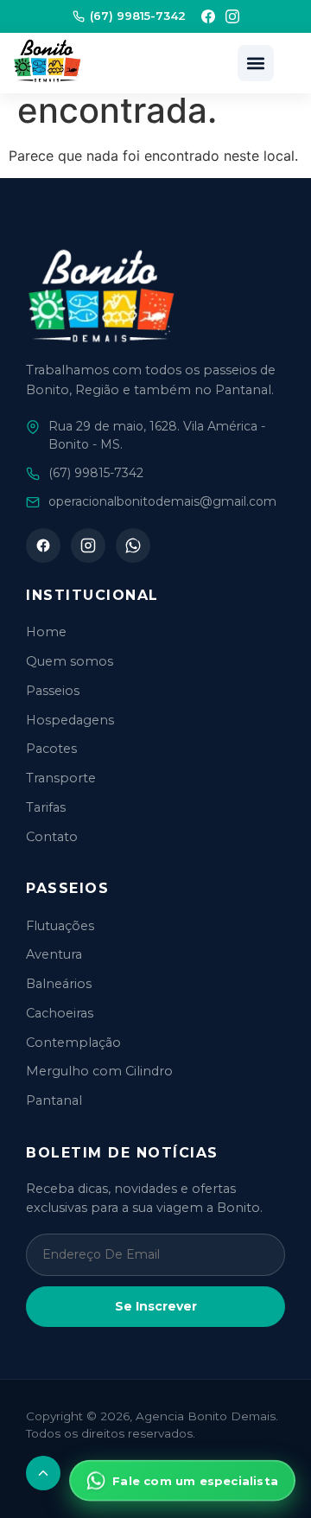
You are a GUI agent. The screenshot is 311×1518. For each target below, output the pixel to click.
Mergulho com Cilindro (99, 1071)
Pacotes (51, 748)
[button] (256, 63)
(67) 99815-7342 (138, 15)
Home (46, 632)
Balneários (59, 984)
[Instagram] (232, 16)
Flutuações (60, 926)
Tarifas (46, 807)
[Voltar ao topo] (43, 1473)
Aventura (54, 954)
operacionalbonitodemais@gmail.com (162, 501)
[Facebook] (208, 16)
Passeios (52, 690)
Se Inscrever (156, 1306)
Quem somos (69, 661)
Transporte (61, 778)
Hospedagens (70, 720)
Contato (52, 837)
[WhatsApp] (133, 545)
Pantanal (54, 1100)
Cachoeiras (59, 1013)
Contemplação (73, 1042)
